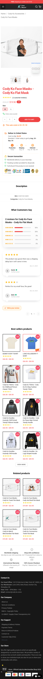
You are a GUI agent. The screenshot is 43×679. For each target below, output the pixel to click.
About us (5, 602)
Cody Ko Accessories (16, 14)
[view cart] (40, 6)
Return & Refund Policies (10, 631)
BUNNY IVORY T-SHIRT (10, 354)
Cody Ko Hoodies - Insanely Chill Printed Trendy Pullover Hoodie (10, 420)
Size (4, 106)
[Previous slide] (4, 47)
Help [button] (39, 676)
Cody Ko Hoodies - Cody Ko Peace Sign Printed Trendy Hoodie (31, 420)
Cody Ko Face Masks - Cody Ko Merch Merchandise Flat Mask (11, 531)
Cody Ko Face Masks (9, 17)
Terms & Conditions (8, 605)
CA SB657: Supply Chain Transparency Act (16, 614)
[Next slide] (38, 47)
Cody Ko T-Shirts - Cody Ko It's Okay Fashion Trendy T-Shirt (31, 387)
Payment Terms (7, 627)
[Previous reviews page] (28, 314)
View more (21, 464)
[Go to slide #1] (15, 80)
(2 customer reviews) (19, 98)
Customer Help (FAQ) (9, 637)
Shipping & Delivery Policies (11, 624)
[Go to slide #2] (27, 80)
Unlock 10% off (4, 669)
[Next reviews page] (38, 314)
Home (3, 14)
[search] (36, 6)
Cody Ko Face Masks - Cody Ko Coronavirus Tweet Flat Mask (30, 531)
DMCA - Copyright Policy (10, 611)
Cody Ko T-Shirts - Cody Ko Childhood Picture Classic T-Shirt (10, 387)
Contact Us (5, 634)
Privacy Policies (7, 608)
